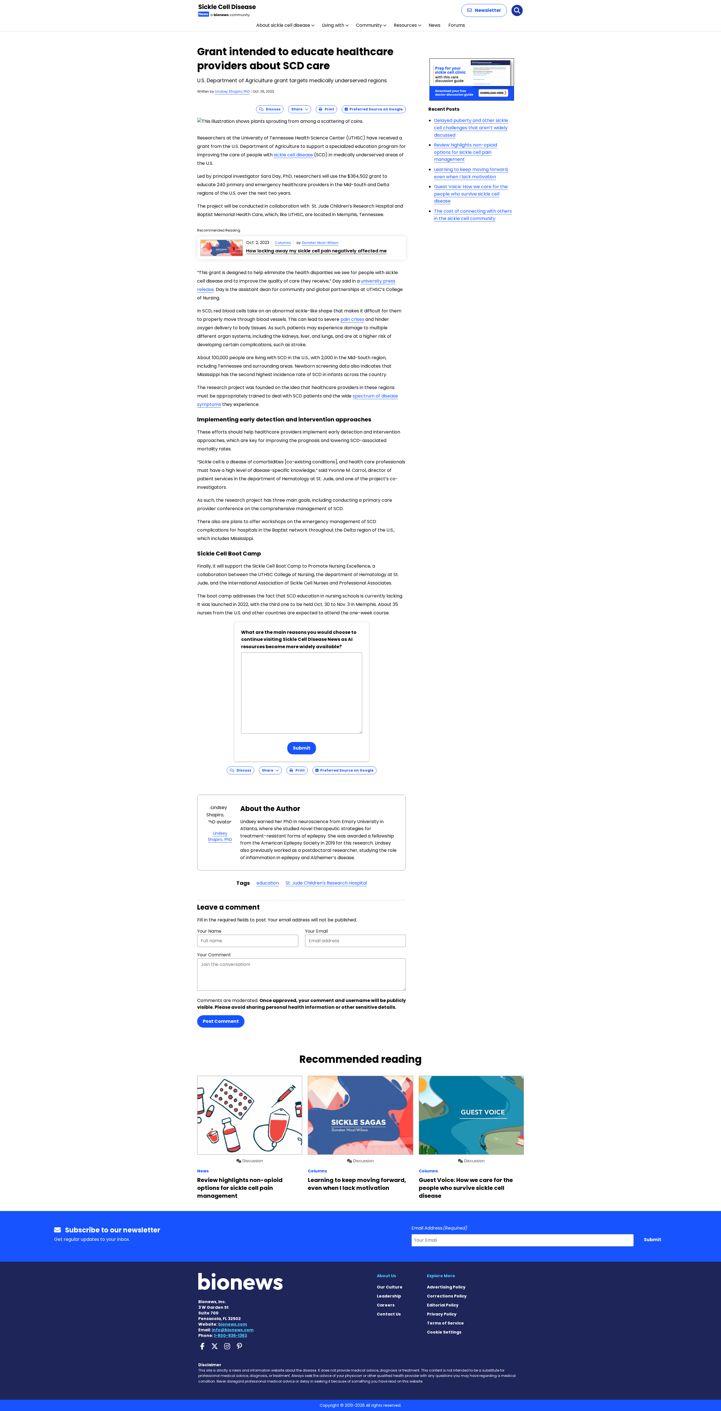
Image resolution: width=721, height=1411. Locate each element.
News (434, 25)
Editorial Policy (443, 1305)
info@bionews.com (232, 1330)
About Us (386, 1276)
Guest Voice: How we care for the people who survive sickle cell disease (471, 193)
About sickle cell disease (283, 25)
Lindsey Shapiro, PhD (232, 91)
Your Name (209, 931)
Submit (301, 748)
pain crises (352, 319)
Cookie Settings (444, 1332)
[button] (484, 10)
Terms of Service (445, 1323)
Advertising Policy (446, 1287)
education (268, 883)
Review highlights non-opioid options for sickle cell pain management (465, 152)
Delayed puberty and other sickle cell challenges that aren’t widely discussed (471, 127)
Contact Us (389, 1314)
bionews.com (232, 1324)
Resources (405, 25)
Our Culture (389, 1287)
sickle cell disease (293, 155)
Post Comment (221, 1021)
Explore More (441, 1276)
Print (328, 109)
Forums (456, 25)
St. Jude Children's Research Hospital (326, 883)
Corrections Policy (447, 1296)
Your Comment (214, 955)
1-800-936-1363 (230, 1335)
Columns (283, 242)
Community (369, 25)
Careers (386, 1305)
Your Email (316, 931)
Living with (333, 25)
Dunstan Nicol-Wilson (320, 242)
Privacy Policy (442, 1314)
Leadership (389, 1296)
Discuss (272, 109)
